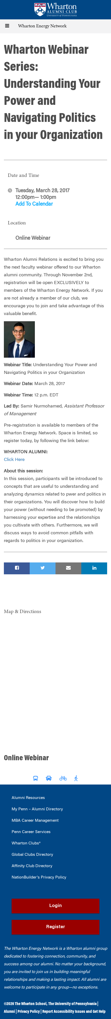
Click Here (14, 460)
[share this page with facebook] (17, 568)
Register (55, 927)
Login (55, 906)
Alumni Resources (28, 798)
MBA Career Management (35, 821)
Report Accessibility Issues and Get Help (74, 1012)
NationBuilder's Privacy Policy (39, 877)
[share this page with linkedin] (94, 568)
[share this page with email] (68, 568)
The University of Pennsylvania (72, 1004)
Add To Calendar (34, 204)
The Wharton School (30, 1004)
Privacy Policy (29, 1012)
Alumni (9, 1012)
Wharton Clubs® (26, 843)
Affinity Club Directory (32, 866)
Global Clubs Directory (32, 855)
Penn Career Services (31, 832)
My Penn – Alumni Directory (37, 809)
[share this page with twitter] (43, 568)
